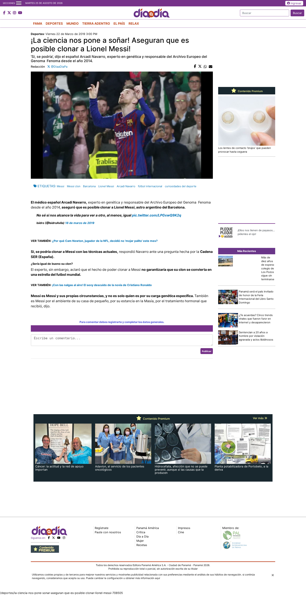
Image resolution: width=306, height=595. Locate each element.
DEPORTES (54, 23)
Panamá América (147, 528)
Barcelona (89, 186)
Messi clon (73, 186)
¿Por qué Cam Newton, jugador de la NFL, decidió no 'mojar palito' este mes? (104, 241)
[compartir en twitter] (200, 66)
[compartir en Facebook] (195, 66)
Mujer (140, 540)
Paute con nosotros (108, 532)
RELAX (134, 23)
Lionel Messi (106, 186)
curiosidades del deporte (180, 186)
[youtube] (58, 537)
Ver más (258, 418)
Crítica (140, 532)
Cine (181, 532)
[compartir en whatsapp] (205, 66)
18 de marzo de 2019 (79, 223)
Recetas (141, 545)
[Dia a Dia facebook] (4, 13)
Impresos (184, 528)
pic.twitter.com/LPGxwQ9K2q (156, 215)
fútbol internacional (150, 186)
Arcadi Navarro (126, 186)
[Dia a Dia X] (9, 13)
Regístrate (101, 528)
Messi (60, 186)
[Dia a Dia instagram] (15, 13)
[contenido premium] (45, 548)
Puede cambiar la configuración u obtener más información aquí (123, 578)
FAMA (37, 23)
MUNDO (72, 23)
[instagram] (64, 537)
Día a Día (142, 536)
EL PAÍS (119, 23)
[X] (53, 537)
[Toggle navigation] (18, 3)
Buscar (297, 13)
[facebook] (49, 537)
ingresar (296, 3)
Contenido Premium (250, 91)
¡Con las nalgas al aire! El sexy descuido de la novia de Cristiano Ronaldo (101, 285)
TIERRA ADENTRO (96, 23)
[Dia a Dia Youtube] (20, 13)
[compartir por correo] (210, 66)
